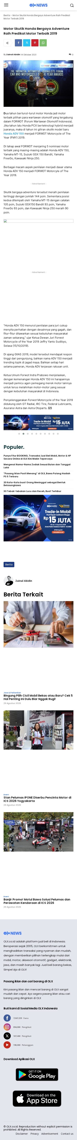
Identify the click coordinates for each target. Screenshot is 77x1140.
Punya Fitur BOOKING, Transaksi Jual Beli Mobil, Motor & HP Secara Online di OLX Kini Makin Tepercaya (37, 457)
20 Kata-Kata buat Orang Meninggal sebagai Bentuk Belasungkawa (34, 484)
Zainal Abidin (13, 54)
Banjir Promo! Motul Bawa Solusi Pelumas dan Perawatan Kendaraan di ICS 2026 (37, 901)
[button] (19, 434)
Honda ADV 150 (14, 133)
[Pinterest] (34, 42)
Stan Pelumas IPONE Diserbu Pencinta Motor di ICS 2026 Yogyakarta (37, 799)
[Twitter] (26, 42)
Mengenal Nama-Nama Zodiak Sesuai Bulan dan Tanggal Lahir (37, 466)
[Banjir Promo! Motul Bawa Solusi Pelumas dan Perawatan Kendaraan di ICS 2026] (38, 852)
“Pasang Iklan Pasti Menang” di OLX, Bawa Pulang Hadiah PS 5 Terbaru (37, 475)
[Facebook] (18, 42)
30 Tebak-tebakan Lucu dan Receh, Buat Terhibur (32, 491)
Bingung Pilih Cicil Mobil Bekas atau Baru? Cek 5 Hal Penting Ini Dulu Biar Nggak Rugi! (38, 697)
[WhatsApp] (43, 42)
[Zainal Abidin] (9, 581)
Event (6, 795)
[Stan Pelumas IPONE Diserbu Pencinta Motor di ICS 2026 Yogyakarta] (38, 751)
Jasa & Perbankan (12, 693)
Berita (7, 15)
